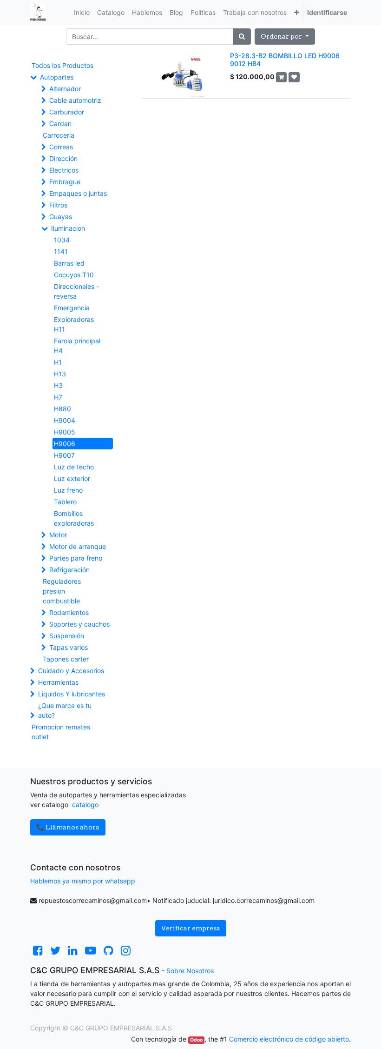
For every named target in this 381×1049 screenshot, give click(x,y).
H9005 (64, 432)
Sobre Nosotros (190, 971)
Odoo (196, 1040)
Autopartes (56, 77)
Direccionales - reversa (76, 291)
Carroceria (58, 135)
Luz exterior (72, 478)
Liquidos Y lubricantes (71, 694)
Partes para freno (75, 558)
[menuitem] (81, 12)
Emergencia (72, 308)
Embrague (64, 182)
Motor (58, 535)
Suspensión (66, 636)
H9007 (64, 455)
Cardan (60, 123)
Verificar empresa (190, 928)
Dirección (63, 158)
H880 (62, 409)
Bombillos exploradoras (74, 518)
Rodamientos (69, 612)
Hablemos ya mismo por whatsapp (82, 881)
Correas (61, 147)
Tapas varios (68, 647)
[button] (296, 12)
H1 (58, 362)
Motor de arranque (77, 546)
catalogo (85, 804)
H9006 (64, 444)
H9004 (64, 420)
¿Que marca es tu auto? (65, 710)
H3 (58, 385)
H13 (60, 374)
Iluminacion (68, 228)
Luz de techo (74, 467)
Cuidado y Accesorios (71, 671)
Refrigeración (69, 570)
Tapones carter (66, 659)
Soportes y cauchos (79, 624)
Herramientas (58, 682)
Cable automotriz (75, 100)
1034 (62, 240)
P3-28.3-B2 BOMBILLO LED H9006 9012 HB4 (285, 59)
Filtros (58, 205)
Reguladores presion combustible (62, 591)
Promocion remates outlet (61, 732)
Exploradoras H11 (74, 324)
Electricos (64, 170)
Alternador (65, 89)
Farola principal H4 (77, 345)
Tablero (65, 502)
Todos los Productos (62, 65)
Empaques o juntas (78, 193)
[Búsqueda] (242, 36)
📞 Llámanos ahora (67, 827)
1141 (61, 251)
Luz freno (68, 490)
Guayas (60, 216)
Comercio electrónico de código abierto (289, 1039)
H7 (58, 397)
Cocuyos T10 (74, 275)
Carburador (66, 112)
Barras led (69, 263)
